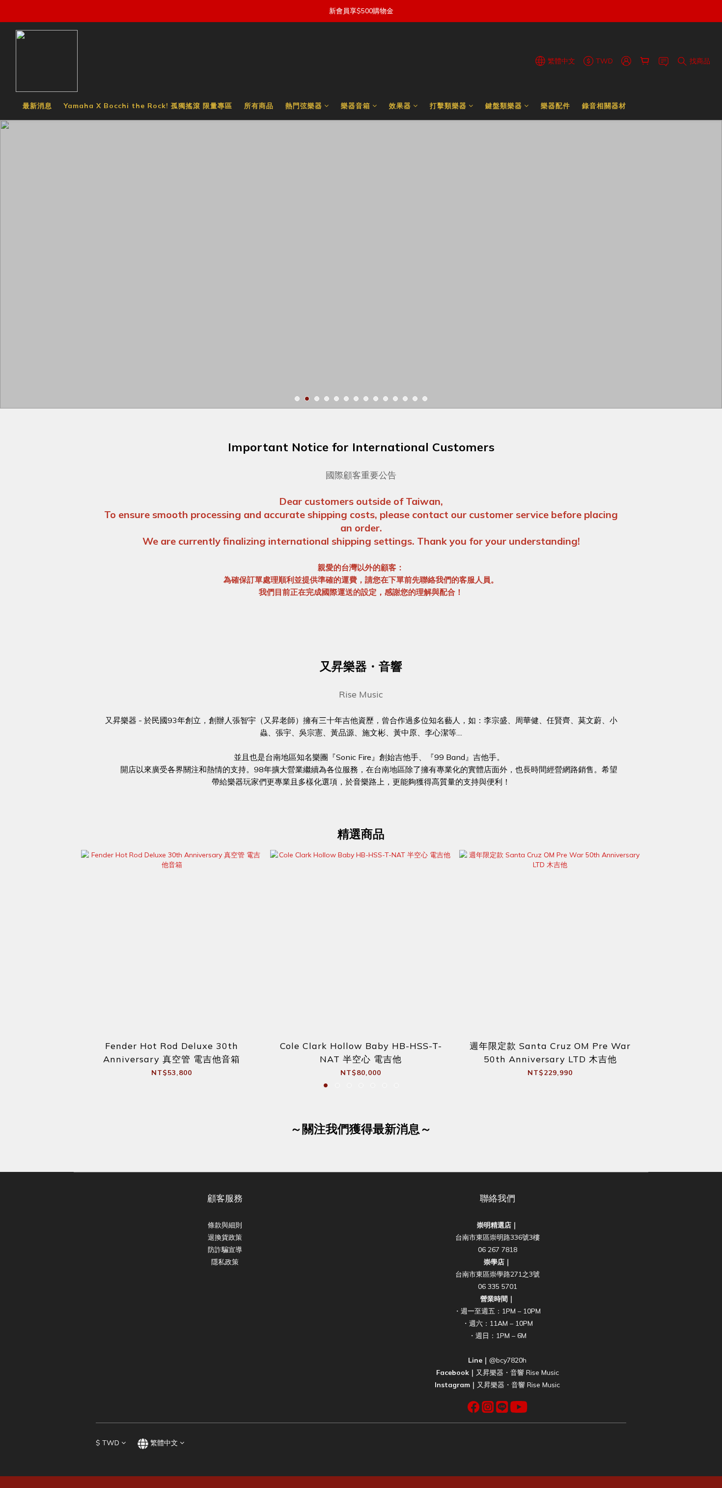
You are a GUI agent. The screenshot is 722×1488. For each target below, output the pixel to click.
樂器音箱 (355, 105)
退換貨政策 (225, 1237)
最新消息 (37, 105)
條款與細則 (225, 1225)
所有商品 (259, 105)
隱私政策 (225, 1261)
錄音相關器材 (604, 105)
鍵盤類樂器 (503, 105)
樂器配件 (555, 105)
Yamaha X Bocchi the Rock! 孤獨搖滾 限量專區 (148, 105)
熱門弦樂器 (303, 105)
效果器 (400, 105)
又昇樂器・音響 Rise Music (517, 1372)
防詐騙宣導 (225, 1249)
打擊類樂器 (448, 105)
